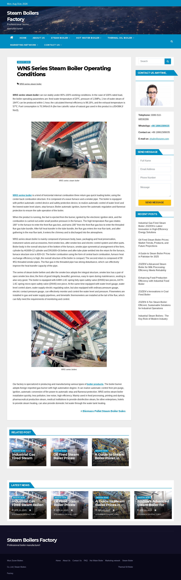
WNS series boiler (22, 195)
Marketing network (23, 45)
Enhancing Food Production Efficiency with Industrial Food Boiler (153, 281)
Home (23, 38)
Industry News (24, 62)
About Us (39, 38)
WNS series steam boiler (31, 84)
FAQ (86, 561)
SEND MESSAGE (154, 202)
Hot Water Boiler (87, 38)
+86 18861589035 (160, 126)
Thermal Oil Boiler (120, 38)
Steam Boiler (59, 38)
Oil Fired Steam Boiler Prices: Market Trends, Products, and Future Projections (153, 243)
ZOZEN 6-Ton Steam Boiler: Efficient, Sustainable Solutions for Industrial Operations (154, 305)
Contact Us (52, 45)
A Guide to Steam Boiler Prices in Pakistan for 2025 (109, 458)
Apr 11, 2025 (20, 510)
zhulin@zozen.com (159, 139)
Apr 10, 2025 (104, 510)
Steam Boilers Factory (32, 540)
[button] (172, 41)
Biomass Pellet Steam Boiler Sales (104, 411)
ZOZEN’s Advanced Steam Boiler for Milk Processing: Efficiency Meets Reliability (152, 267)
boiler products (95, 384)
